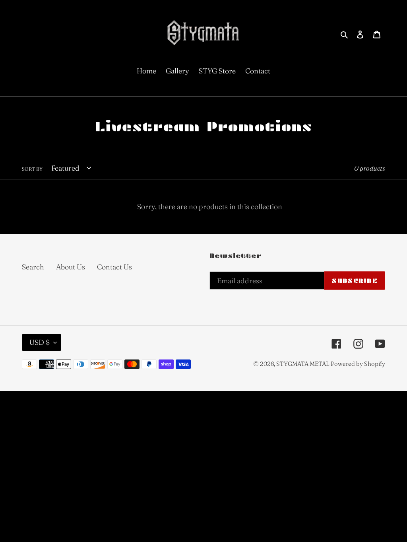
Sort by (32, 169)
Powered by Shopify (358, 363)
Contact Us (114, 266)
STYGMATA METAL (303, 363)
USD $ (39, 342)
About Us (70, 266)
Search (33, 266)
